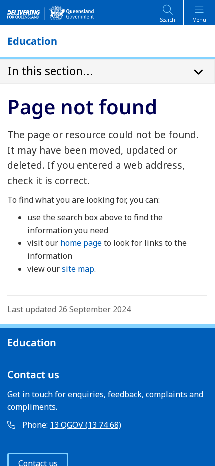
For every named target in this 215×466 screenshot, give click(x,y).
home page (81, 243)
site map (78, 269)
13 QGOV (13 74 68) (86, 425)
